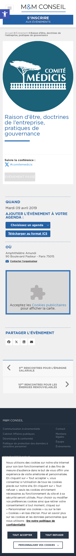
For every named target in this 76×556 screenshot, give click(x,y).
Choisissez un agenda (27, 225)
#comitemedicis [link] (20, 164)
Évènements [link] (63, 446)
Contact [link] (60, 429)
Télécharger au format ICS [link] (27, 233)
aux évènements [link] (38, 19)
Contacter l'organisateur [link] (23, 261)
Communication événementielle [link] (21, 429)
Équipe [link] (60, 442)
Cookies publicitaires (49, 305)
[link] (5, 14)
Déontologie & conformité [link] (18, 439)
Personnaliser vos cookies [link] (36, 545)
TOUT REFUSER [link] (54, 535)
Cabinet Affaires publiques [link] (18, 434)
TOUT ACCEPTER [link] (22, 535)
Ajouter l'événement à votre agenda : (37, 215)
